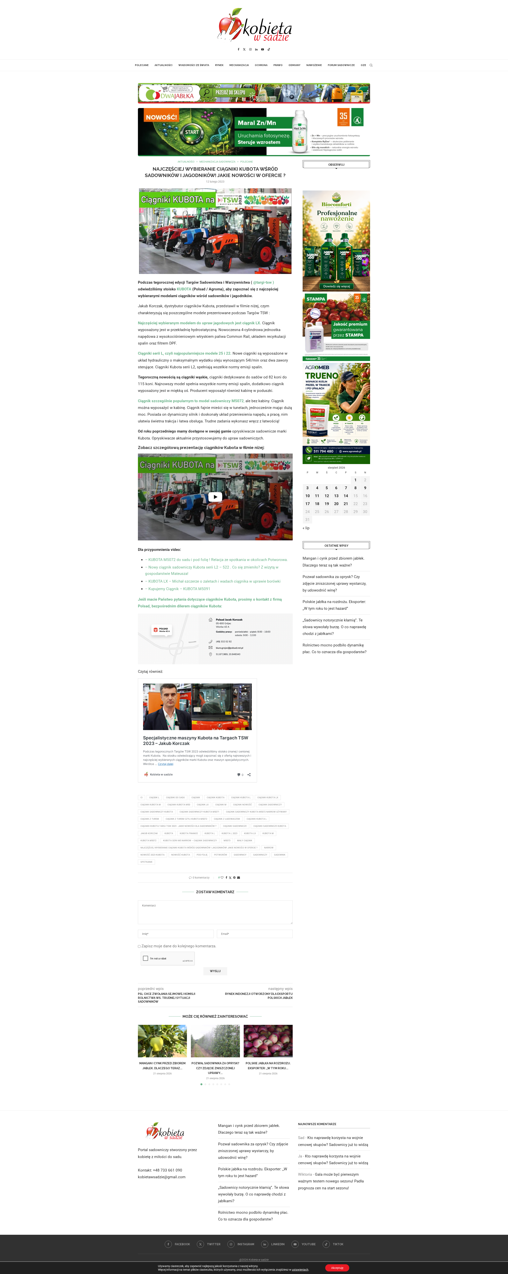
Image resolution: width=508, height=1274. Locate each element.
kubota (169, 833)
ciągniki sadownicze (235, 826)
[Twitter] (244, 49)
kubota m (268, 833)
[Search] (371, 65)
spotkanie (146, 862)
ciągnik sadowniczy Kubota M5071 (199, 812)
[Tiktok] (268, 49)
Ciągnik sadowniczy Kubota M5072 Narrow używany (256, 812)
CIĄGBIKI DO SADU (175, 797)
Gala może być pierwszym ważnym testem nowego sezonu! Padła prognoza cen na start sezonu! (331, 1181)
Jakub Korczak (149, 833)
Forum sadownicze (341, 65)
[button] (143, 1055)
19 (327, 504)
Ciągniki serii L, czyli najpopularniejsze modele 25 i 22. (185, 353)
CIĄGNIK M (220, 804)
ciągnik (195, 797)
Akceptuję (337, 1267)
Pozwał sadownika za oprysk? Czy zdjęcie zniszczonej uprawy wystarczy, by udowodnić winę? (334, 583)
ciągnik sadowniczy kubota (156, 812)
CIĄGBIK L (154, 797)
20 (336, 504)
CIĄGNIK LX (203, 804)
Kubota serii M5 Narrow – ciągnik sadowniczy (190, 840)
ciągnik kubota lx (267, 797)
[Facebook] (238, 49)
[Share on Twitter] (230, 877)
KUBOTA (183, 289)
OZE (363, 65)
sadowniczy (260, 855)
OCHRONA (261, 65)
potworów (220, 855)
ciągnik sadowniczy (270, 804)
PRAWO (278, 65)
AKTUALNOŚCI (163, 65)
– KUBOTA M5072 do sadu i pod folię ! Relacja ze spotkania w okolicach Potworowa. (216, 559)
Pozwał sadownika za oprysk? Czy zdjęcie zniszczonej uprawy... (215, 1068)
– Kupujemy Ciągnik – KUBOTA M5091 (177, 589)
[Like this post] (222, 877)
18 (317, 504)
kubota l (210, 833)
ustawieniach (300, 1269)
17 (307, 504)
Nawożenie (314, 65)
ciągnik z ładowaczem (227, 819)
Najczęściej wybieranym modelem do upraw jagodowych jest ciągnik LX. (200, 323)
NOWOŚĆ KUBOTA (180, 855)
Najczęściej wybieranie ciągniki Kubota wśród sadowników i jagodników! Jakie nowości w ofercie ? (198, 847)
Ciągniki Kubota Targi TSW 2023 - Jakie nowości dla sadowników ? (178, 826)
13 (336, 496)
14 (346, 496)
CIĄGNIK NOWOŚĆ (242, 804)
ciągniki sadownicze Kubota (269, 826)
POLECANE (142, 65)
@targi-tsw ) (263, 282)
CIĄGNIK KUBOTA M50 (178, 804)
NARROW (268, 847)
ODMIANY (294, 65)
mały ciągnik (244, 840)
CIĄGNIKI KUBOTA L (257, 819)
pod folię (202, 855)
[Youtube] (262, 49)
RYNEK (219, 65)
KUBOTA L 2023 (229, 833)
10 (307, 496)
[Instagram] (250, 49)
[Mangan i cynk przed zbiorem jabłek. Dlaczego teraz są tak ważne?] (162, 1041)
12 (327, 496)
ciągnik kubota (215, 797)
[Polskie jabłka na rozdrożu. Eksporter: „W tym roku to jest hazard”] (268, 1041)
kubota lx (250, 833)
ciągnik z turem (149, 819)
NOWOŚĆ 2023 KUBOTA (152, 855)
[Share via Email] (238, 877)
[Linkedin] (256, 49)
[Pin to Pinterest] (234, 877)
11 (317, 496)
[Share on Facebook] (226, 877)
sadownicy (240, 855)
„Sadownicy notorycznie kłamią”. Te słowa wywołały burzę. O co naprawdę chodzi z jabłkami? (334, 627)
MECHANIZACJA (239, 65)
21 (346, 504)
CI (141, 797)
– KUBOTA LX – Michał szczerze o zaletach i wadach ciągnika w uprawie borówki (213, 581)
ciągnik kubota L (241, 797)
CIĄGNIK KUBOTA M (150, 804)
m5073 (227, 840)
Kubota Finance (189, 833)
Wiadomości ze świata (193, 65)
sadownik (279, 855)
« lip (306, 528)
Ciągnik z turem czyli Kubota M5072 (186, 819)
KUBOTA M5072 (148, 840)
